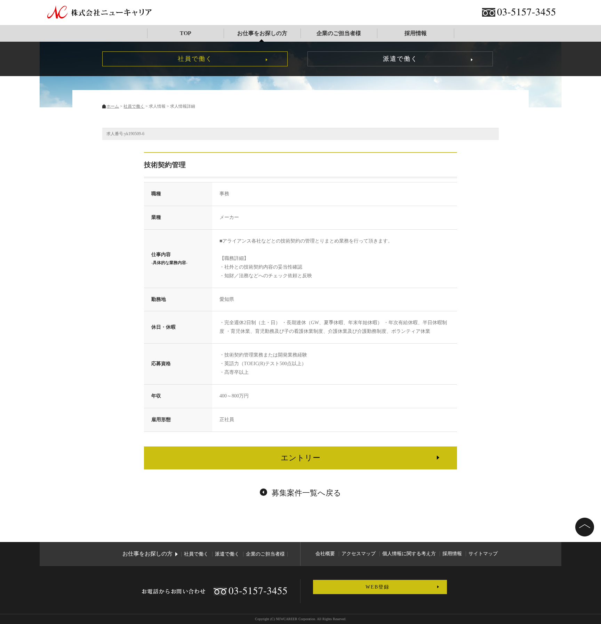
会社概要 (325, 553)
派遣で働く (400, 58)
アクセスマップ (359, 553)
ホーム (112, 106)
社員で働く (195, 58)
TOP (185, 33)
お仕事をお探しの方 (262, 33)
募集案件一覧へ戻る (306, 492)
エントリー (300, 457)
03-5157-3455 (526, 12)
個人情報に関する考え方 (409, 553)
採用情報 (415, 33)
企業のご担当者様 (338, 33)
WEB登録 (378, 587)
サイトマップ (483, 553)
